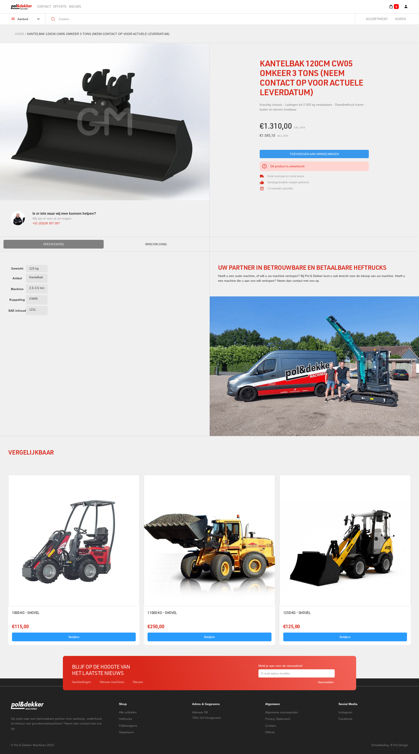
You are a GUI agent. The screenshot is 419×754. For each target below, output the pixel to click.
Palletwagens (128, 725)
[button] (394, 6)
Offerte (60, 6)
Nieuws (75, 6)
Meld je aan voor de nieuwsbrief (280, 666)
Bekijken (74, 637)
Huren (400, 19)
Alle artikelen (128, 712)
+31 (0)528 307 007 (46, 223)
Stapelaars (126, 732)
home (19, 34)
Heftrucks (125, 719)
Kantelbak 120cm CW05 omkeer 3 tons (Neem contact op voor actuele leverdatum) (98, 34)
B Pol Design (399, 745)
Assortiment (377, 19)
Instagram (345, 712)
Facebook (345, 719)
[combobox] (203, 19)
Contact (44, 6)
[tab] (53, 244)
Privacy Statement (277, 719)
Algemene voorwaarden (281, 712)
